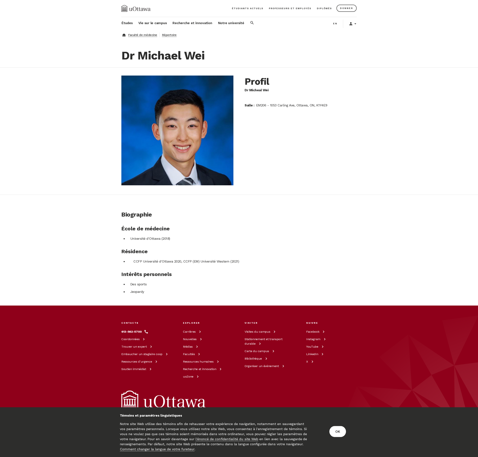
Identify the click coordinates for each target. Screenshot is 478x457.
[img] (135, 8)
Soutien (133, 369)
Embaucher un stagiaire (141, 354)
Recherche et (199, 369)
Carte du (257, 351)
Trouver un (134, 346)
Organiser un (262, 366)
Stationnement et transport (263, 341)
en (335, 23)
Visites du (257, 331)
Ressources (136, 361)
